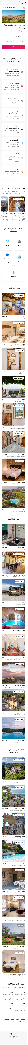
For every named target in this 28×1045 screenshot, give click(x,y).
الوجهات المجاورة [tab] (21, 987)
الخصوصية (15, 1038)
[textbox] (19, 42)
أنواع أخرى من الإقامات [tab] (11, 987)
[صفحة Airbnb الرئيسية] (24, 7)
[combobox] (13, 36)
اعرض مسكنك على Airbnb (9, 7)
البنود (10, 1038)
